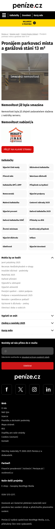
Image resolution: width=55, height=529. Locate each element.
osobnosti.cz (7, 472)
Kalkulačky (14, 15)
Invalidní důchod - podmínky (14, 270)
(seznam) (13, 437)
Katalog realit (15, 34)
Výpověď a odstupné (11, 283)
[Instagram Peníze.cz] (34, 389)
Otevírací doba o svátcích (13, 307)
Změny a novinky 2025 (13, 323)
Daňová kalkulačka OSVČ (13, 220)
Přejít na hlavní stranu (17, 149)
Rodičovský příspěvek (39, 229)
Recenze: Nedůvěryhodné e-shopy (17, 266)
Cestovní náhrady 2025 (40, 202)
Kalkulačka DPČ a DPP (12, 185)
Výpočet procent (10, 211)
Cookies (5, 437)
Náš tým (5, 412)
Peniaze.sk (38, 468)
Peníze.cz (4, 34)
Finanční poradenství (11, 468)
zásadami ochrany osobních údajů (35, 357)
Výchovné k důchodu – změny (15, 303)
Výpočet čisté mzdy (11, 167)
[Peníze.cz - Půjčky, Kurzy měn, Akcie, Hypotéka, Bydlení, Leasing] (27, 2)
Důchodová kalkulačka (39, 167)
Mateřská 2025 (8, 275)
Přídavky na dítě (37, 220)
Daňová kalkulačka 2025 (40, 211)
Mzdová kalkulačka (11, 202)
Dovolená (26, 15)
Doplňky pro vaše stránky (13, 433)
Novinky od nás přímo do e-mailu (19, 343)
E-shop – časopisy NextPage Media (17, 486)
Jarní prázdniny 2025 (10, 262)
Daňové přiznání (9, 279)
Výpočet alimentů (9, 287)
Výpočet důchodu (10, 238)
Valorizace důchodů (38, 176)
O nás (4, 408)
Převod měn (8, 176)
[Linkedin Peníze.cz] (48, 389)
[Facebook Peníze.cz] (6, 389)
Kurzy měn (38, 15)
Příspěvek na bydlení (39, 185)
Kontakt (5, 441)
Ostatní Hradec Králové (29, 34)
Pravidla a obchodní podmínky (15, 420)
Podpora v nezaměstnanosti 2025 (16, 295)
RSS (3, 428)
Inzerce (4, 416)
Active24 (27, 468)
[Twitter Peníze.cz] (20, 389)
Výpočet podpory (37, 194)
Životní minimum (10, 229)
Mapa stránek (7, 424)
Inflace (32, 238)
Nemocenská (8, 194)
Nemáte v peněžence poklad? (15, 299)
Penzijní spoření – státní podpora (16, 291)
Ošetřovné (7, 246)
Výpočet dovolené (37, 246)
